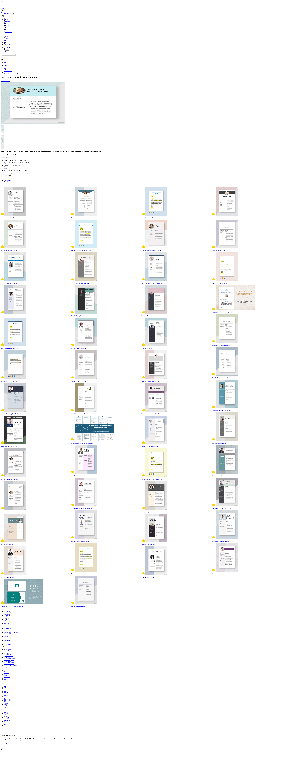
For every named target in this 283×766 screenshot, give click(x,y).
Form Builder (7, 619)
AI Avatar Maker (7, 657)
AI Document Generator (9, 635)
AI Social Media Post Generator (11, 632)
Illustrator (6, 703)
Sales (5, 671)
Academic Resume (8, 71)
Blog (5, 724)
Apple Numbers (7, 699)
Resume (5, 68)
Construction (7, 677)
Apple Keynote (7, 700)
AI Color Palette (7, 654)
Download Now (4, 743)
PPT (5, 688)
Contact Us (6, 716)
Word (5, 686)
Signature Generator (8, 656)
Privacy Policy (7, 717)
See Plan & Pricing (5, 157)
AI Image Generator (8, 629)
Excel (5, 687)
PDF (5, 696)
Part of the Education (5, 81)
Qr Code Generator (8, 649)
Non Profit (6, 679)
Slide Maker (6, 616)
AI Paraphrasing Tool (9, 660)
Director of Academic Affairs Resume (12, 73)
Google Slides (7, 695)
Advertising (6, 673)
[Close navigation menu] (2, 16)
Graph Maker (7, 623)
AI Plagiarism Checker (9, 662)
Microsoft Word (7, 180)
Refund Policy (7, 720)
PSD (5, 702)
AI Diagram (6, 641)
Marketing (6, 670)
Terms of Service (7, 718)
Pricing (5, 714)
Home (5, 62)
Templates (6, 65)
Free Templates (7, 705)
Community (6, 713)
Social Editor (7, 622)
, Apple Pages (7, 181)
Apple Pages (6, 698)
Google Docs (7, 692)
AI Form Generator (8, 637)
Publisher (6, 690)
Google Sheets (7, 694)
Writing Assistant (7, 615)
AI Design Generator (8, 631)
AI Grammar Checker (9, 664)
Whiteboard (6, 618)
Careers (5, 722)
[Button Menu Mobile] (2, 1)
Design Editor (7, 614)
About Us (6, 712)
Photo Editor (6, 620)
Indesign (6, 704)
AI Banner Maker (8, 633)
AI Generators (7, 611)
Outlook (5, 691)
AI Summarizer (7, 661)
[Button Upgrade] (2, 60)
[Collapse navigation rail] (13, 14)
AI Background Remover (9, 658)
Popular (5, 707)
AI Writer (6, 636)
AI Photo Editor (7, 643)
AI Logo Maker (7, 628)
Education (6, 681)
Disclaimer (6, 721)
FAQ (5, 725)
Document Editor (8, 612)
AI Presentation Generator (10, 639)
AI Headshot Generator (9, 652)
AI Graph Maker (7, 644)
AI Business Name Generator (10, 665)
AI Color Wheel (7, 653)
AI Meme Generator (8, 650)
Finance (5, 675)
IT (4, 678)
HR (4, 674)
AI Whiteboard (7, 640)
